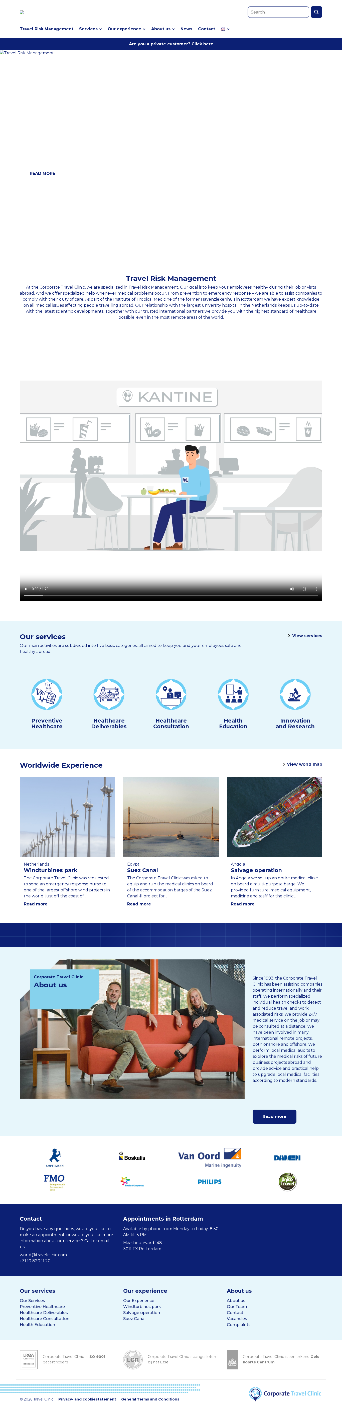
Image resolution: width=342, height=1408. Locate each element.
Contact (206, 29)
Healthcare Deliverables (44, 1312)
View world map (304, 764)
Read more (36, 904)
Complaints (239, 1324)
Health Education (37, 1324)
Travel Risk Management (46, 29)
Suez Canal (134, 1318)
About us (160, 29)
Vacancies (237, 1318)
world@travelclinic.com (43, 1254)
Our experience (124, 29)
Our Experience (138, 1300)
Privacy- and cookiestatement (87, 1399)
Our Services (32, 1300)
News (186, 29)
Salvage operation (141, 1312)
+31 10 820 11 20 (35, 1260)
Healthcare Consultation (44, 1318)
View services (307, 635)
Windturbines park (142, 1306)
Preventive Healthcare (42, 1306)
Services (88, 29)
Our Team (237, 1306)
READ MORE (42, 173)
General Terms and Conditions (150, 1399)
